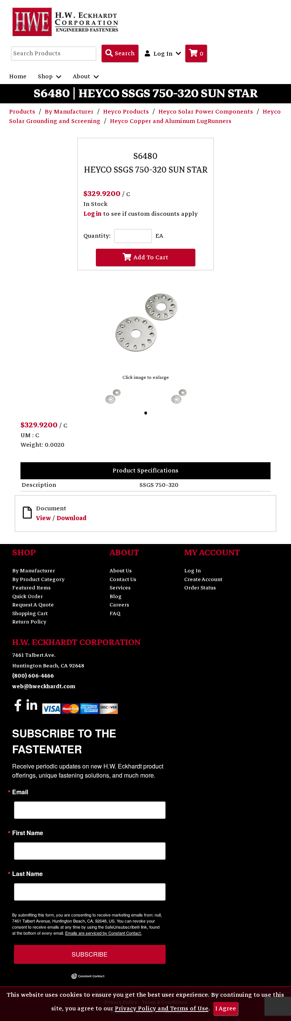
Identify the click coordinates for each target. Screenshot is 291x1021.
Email (20, 792)
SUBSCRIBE (90, 954)
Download (71, 518)
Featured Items (31, 587)
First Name (27, 833)
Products (23, 112)
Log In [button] (163, 54)
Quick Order (27, 596)
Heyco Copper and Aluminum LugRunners (171, 121)
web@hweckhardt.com (43, 686)
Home (18, 76)
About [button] (82, 76)
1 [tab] (147, 414)
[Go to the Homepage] (66, 21)
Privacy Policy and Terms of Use (161, 1008)
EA (159, 236)
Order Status (200, 587)
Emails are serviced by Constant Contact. (103, 933)
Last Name (27, 874)
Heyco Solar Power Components (206, 112)
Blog (116, 596)
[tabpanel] (113, 396)
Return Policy (29, 621)
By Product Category (38, 579)
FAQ (115, 613)
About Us (121, 570)
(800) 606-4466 (33, 676)
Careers (119, 604)
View (43, 518)
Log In (192, 570)
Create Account (203, 579)
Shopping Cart (30, 613)
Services (120, 587)
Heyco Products (126, 112)
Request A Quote (33, 604)
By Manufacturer (70, 112)
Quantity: (97, 236)
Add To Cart (150, 257)
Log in (92, 214)
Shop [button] (46, 76)
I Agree (225, 1008)
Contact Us (123, 579)
